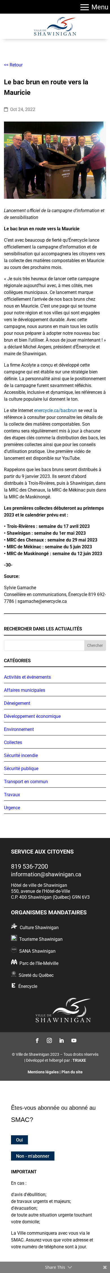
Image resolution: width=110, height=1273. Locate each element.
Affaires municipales (24, 690)
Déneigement (17, 703)
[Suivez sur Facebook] (37, 1040)
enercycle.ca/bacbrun (55, 410)
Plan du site (72, 1072)
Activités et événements (27, 677)
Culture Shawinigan (39, 927)
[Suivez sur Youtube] (73, 1040)
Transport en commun (26, 781)
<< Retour (13, 65)
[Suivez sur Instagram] (49, 1040)
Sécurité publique (21, 768)
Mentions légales (43, 1072)
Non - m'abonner (32, 1156)
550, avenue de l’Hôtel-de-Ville (40, 891)
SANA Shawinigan (37, 951)
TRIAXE (79, 1060)
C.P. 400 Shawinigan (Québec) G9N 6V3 (50, 897)
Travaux (12, 794)
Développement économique (32, 716)
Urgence (12, 807)
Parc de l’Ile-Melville (38, 963)
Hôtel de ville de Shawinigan (39, 885)
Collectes (13, 742)
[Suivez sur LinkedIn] (61, 1040)
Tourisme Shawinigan (41, 939)
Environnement (19, 729)
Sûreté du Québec (36, 975)
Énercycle (27, 986)
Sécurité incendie (21, 755)
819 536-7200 (29, 866)
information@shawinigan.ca (46, 874)
